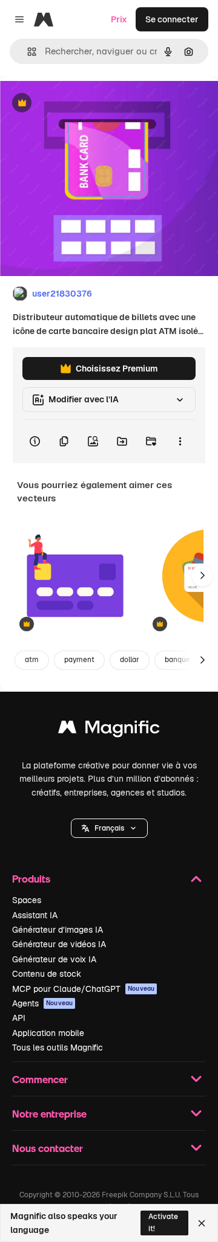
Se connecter (172, 19)
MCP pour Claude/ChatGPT (83, 988)
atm (32, 659)
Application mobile (48, 1033)
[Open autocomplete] (27, 51)
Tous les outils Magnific (57, 1047)
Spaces (26, 900)
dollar (129, 659)
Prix (119, 19)
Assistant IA (35, 915)
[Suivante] (202, 575)
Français (109, 828)
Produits (31, 878)
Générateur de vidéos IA (59, 944)
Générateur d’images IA (57, 929)
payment (79, 659)
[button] (109, 828)
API (18, 1017)
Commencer (40, 1079)
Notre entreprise (49, 1113)
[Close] (202, 1223)
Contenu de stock (46, 973)
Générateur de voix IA (54, 959)
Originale (80, 103)
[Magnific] (109, 730)
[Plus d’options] (180, 442)
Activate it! (163, 1222)
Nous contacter (47, 1148)
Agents (42, 1003)
